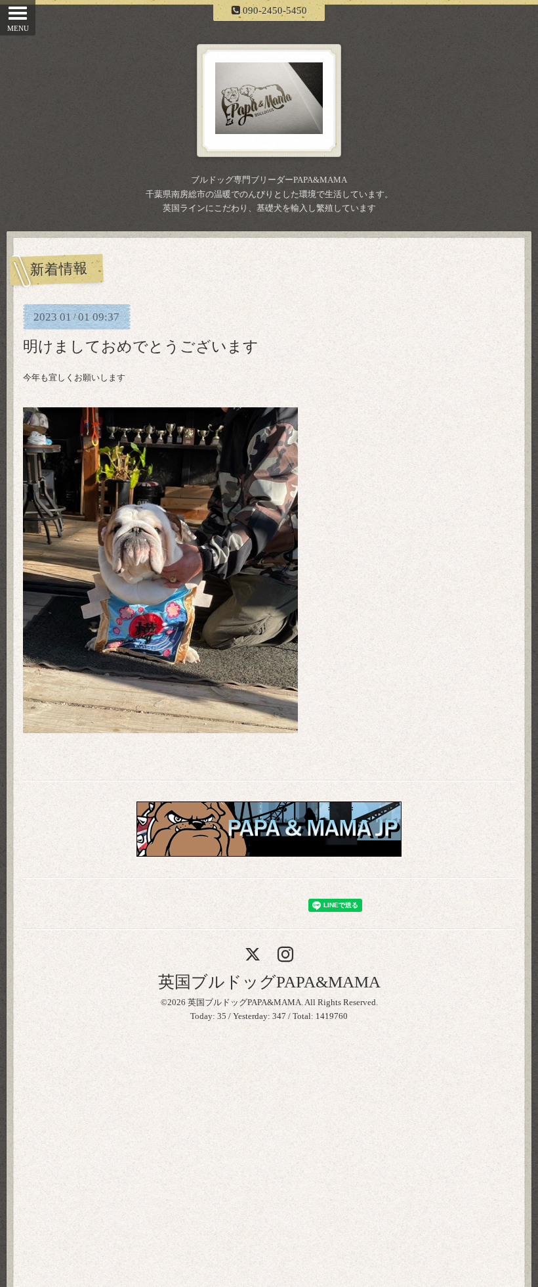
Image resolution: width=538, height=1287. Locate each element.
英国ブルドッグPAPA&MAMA (269, 982)
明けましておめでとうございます (141, 346)
